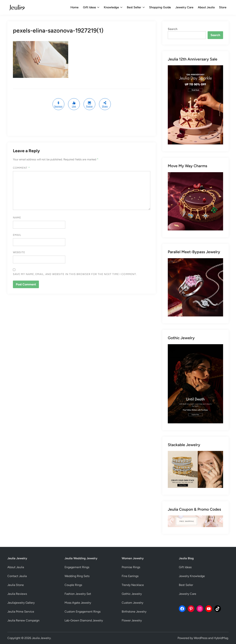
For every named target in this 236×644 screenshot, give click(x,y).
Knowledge (111, 7)
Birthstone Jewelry (134, 611)
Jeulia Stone (15, 585)
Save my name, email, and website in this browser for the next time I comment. (75, 274)
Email (17, 235)
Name (17, 217)
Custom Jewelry (132, 602)
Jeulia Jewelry (41, 638)
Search (172, 29)
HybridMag (221, 638)
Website (19, 252)
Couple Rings (73, 585)
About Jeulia (206, 7)
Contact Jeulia (17, 576)
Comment (21, 167)
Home (74, 7)
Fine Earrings (130, 576)
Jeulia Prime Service (20, 611)
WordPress (200, 638)
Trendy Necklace (133, 585)
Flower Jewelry (132, 620)
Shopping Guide (160, 7)
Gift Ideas (89, 7)
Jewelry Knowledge (192, 576)
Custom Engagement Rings (82, 611)
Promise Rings (131, 567)
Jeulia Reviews (17, 594)
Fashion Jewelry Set (78, 594)
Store (222, 7)
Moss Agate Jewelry (78, 602)
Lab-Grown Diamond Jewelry (84, 620)
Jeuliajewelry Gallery (21, 602)
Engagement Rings (77, 567)
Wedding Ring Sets (77, 576)
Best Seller (134, 7)
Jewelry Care (184, 7)
